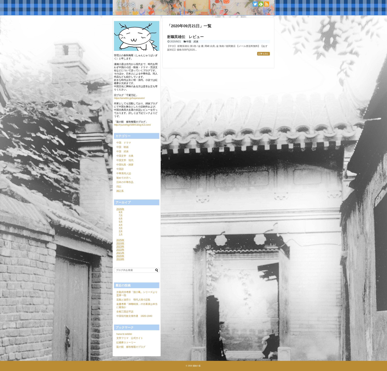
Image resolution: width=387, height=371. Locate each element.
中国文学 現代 (124, 160)
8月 (121, 212)
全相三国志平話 (124, 311)
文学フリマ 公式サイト (129, 338)
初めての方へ (123, 177)
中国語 (120, 169)
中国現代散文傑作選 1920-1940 (134, 316)
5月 (121, 222)
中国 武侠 (192, 41)
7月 (121, 215)
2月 (121, 231)
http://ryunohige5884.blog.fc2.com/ (132, 125)
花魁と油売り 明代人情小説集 (133, 299)
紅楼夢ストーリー (126, 342)
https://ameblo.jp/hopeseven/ (129, 98)
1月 (121, 234)
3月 (121, 228)
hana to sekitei (124, 334)
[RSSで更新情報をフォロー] (266, 4)
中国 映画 (122, 147)
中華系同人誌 (123, 173)
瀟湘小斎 (126, 4)
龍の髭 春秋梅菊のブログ (130, 347)
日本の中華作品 (124, 182)
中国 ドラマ (123, 142)
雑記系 (120, 191)
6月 (121, 218)
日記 (118, 186)
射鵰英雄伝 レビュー (185, 37)
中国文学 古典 (124, 156)
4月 (121, 225)
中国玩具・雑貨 (124, 164)
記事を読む (263, 54)
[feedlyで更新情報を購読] (260, 4)
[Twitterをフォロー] (255, 4)
